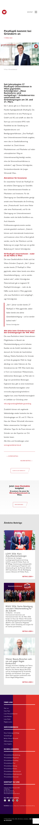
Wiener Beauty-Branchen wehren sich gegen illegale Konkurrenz (19, 661)
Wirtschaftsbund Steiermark (11, 777)
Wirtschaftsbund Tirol (9, 763)
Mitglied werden (8, 722)
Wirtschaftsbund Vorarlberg (11, 760)
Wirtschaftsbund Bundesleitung (12, 755)
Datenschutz (16, 805)
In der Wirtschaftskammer (11, 714)
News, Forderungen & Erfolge (11, 733)
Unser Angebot (8, 744)
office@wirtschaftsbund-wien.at (13, 793)
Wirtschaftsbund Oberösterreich (12, 771)
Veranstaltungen (8, 735)
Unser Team (7, 711)
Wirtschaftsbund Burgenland (11, 757)
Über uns (6, 708)
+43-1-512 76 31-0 (10, 790)
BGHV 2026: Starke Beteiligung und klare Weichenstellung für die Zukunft (19, 608)
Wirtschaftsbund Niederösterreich (13, 774)
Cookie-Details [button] (22, 805)
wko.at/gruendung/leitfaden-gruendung (17, 403)
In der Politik (7, 719)
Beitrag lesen (27, 576)
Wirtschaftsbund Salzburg (10, 766)
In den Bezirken (8, 716)
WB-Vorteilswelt (8, 741)
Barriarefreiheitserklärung (30, 805)
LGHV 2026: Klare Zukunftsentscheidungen (16, 554)
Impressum (12, 805)
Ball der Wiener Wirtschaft (11, 738)
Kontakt (30, 12)
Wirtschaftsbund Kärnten (10, 768)
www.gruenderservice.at (12, 445)
